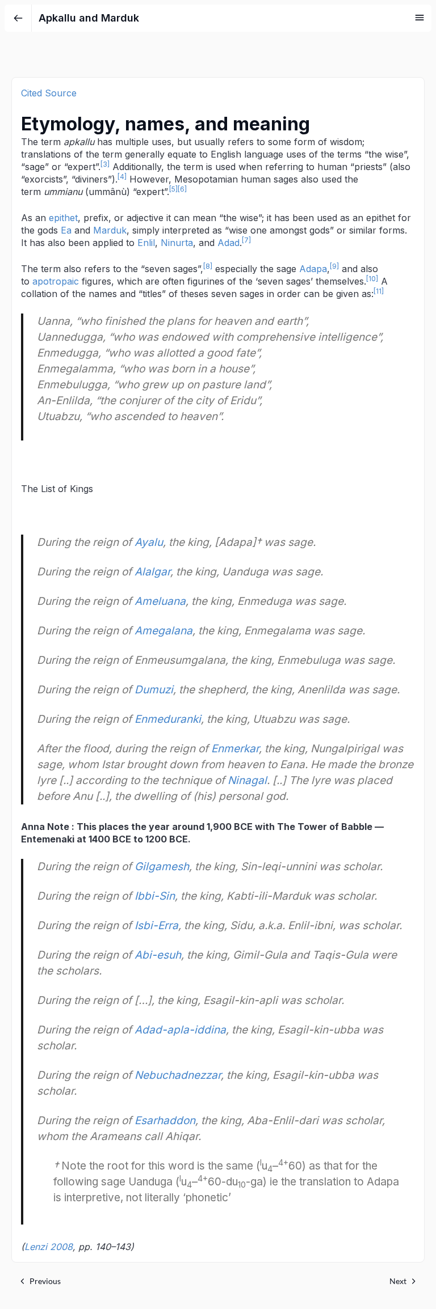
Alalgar (152, 571)
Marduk (110, 230)
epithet (63, 217)
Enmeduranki (168, 719)
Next (397, 1281)
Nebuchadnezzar (178, 1075)
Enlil (146, 242)
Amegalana (163, 630)
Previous (45, 1281)
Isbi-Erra (156, 925)
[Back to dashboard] (18, 18)
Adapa (313, 268)
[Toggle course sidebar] (419, 17)
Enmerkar (235, 748)
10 (372, 278)
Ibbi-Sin (155, 896)
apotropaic (55, 281)
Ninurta (177, 242)
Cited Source (49, 93)
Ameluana (160, 601)
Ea (66, 230)
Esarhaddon (165, 1120)
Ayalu (149, 542)
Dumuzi (154, 689)
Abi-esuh (158, 954)
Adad (228, 242)
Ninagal (247, 780)
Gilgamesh (162, 866)
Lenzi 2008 (48, 1246)
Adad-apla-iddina (180, 1029)
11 (379, 291)
